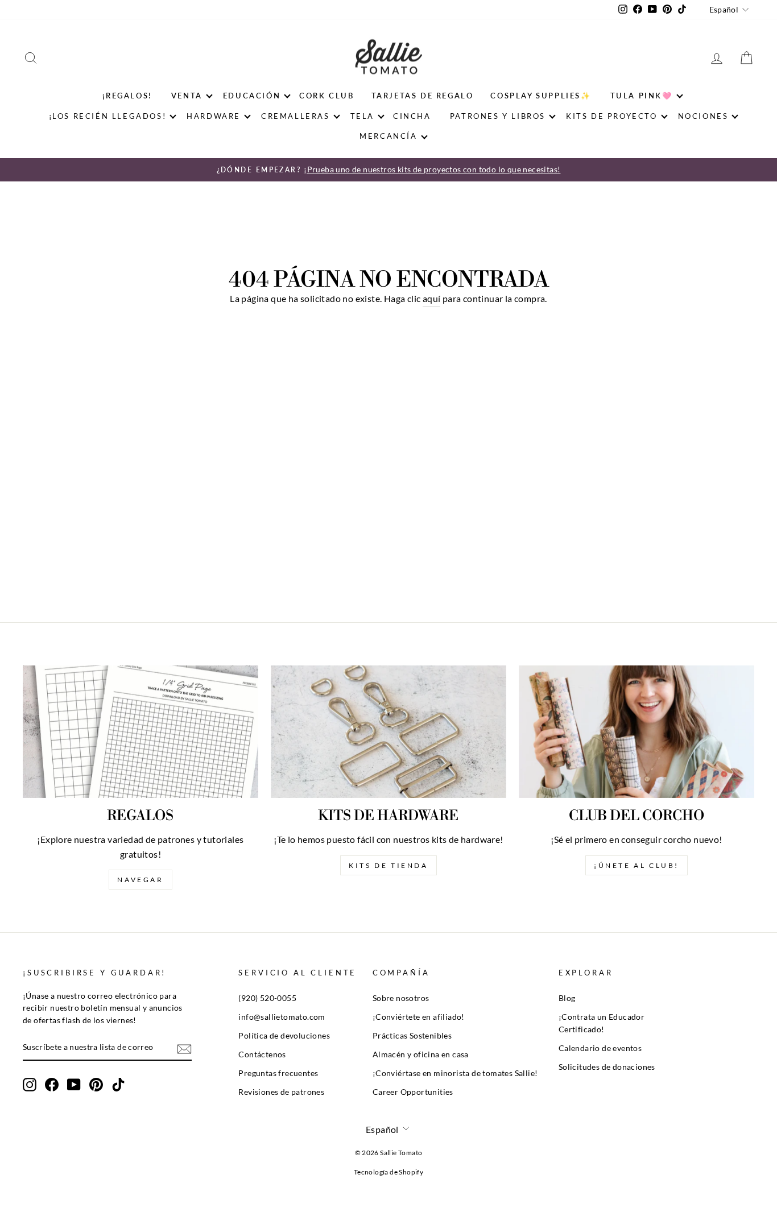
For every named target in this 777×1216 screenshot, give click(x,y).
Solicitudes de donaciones (607, 1067)
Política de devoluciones (284, 1035)
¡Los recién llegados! (108, 116)
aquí (432, 298)
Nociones (703, 116)
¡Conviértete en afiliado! (419, 1016)
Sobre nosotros (401, 998)
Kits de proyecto (612, 116)
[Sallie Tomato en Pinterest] (96, 1084)
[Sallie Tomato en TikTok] (118, 1084)
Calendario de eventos (600, 1048)
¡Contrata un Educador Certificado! (601, 1023)
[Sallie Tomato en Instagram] (29, 1084)
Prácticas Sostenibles (412, 1035)
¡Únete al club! (636, 865)
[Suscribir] (184, 1048)
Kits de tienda (388, 865)
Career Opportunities (413, 1092)
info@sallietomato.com (281, 1016)
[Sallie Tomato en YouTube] (74, 1084)
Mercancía (388, 135)
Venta (186, 95)
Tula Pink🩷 (641, 95)
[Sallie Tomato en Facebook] (52, 1084)
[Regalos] (140, 731)
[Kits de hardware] (388, 731)
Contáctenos (262, 1054)
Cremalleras (295, 116)
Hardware (214, 116)
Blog (567, 998)
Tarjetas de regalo (422, 95)
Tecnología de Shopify (388, 1172)
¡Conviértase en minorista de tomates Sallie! (455, 1073)
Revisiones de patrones (281, 1092)
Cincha (412, 116)
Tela (362, 116)
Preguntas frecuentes (278, 1073)
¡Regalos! (127, 95)
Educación (251, 95)
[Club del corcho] (636, 731)
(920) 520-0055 (267, 998)
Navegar (140, 879)
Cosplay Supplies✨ (540, 95)
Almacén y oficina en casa (421, 1054)
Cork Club (326, 95)
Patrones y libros (497, 116)
